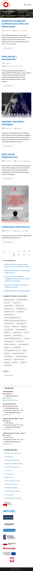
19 (29, 251)
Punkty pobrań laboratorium (13, 453)
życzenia (8, 365)
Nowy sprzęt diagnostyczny (10, 156)
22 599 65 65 (7, 429)
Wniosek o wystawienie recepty (14, 463)
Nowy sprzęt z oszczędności (9, 58)
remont (7, 347)
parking (15, 326)
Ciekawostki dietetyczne (12, 484)
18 (24, 251)
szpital (7, 359)
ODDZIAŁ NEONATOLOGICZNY (12, 317)
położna (7, 335)
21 (19, 255)
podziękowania (21, 329)
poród (26, 332)
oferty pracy (9, 323)
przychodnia (23, 344)
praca (27, 338)
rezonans (17, 347)
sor (25, 350)
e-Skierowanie (9, 474)
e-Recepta (8, 470)
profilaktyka (9, 341)
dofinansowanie (22, 299)
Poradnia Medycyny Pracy (12, 467)
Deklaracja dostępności (12, 487)
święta (24, 362)
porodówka (17, 332)
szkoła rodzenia (21, 356)
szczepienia (8, 356)
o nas (7, 326)
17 (19, 251)
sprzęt (7, 353)
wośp (15, 362)
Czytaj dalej (9, 48)
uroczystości (19, 359)
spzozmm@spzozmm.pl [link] (11, 400)
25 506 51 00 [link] (7, 398)
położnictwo (18, 335)
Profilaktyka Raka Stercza (16, 227)
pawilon (24, 326)
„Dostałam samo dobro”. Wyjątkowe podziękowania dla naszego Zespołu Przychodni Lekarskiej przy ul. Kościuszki (17, 279)
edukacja (17, 302)
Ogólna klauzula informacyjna (14, 498)
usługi (20, 66)
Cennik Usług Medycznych (13, 460)
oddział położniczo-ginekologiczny (15, 320)
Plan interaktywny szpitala (13, 491)
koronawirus (21, 308)
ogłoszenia (24, 30)
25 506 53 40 (7, 444)
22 (24, 255)
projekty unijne (10, 344)
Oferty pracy (9, 494)
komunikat (19, 305)
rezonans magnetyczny (12, 350)
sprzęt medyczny (19, 353)
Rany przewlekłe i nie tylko (13, 480)
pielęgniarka (8, 329)
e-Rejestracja (9, 456)
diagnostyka (9, 299)
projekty (20, 341)
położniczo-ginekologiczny (13, 338)
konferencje (8, 308)
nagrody (20, 311)
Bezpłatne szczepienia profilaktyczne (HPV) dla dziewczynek (15, 23)
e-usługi (7, 302)
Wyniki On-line (9, 477)
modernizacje (14, 66)
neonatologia (9, 314)
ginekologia (8, 305)
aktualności (17, 30)
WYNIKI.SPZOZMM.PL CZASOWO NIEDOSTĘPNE (17, 291)
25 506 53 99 (7, 414)
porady (7, 332)
